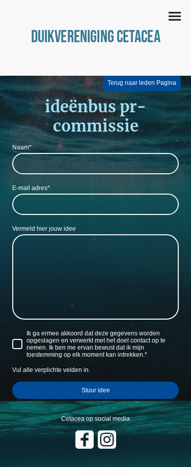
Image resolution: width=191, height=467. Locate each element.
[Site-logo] (95, 54)
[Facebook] (84, 439)
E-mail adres (31, 188)
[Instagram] (107, 439)
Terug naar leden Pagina (141, 82)
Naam (22, 147)
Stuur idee (95, 390)
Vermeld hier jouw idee (44, 228)
